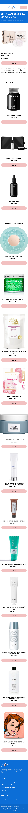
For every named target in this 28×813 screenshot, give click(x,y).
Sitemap (14, 810)
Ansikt (8, 53)
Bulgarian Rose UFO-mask (14, 397)
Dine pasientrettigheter (9, 787)
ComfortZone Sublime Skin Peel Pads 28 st (14, 440)
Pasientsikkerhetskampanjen (10, 782)
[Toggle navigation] (2, 7)
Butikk (23, 7)
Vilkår (13, 809)
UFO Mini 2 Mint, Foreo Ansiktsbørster (14, 256)
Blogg (4, 790)
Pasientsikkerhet (7, 784)
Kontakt (9, 809)
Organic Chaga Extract (14, 202)
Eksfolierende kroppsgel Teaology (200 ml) (14, 564)
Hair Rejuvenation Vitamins (14, 115)
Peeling (12, 53)
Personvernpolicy (20, 809)
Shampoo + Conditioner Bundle (14, 159)
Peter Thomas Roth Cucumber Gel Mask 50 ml (14, 299)
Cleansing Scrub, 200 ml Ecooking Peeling (14, 521)
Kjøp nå (14, 63)
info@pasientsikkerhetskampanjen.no (8, 1)
